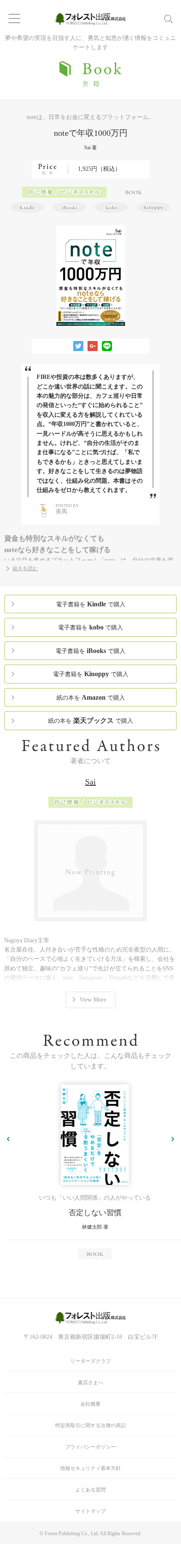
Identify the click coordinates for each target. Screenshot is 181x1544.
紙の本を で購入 (90, 697)
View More (93, 1000)
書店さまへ (90, 1382)
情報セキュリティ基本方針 (90, 1468)
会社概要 (90, 1404)
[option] (90, 1172)
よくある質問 (90, 1490)
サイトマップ (90, 1511)
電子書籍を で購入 (90, 604)
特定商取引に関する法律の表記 (90, 1425)
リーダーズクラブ (90, 1361)
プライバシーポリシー (90, 1447)
